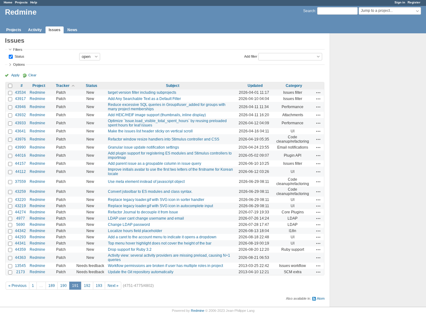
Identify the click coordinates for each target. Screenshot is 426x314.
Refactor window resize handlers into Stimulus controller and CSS (163, 139)
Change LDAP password (129, 224)
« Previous (17, 285)
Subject (172, 85)
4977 (20, 218)
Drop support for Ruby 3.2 (130, 249)
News (72, 30)
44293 (20, 237)
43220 (20, 199)
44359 (20, 249)
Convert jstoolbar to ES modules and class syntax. (150, 191)
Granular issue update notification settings (143, 147)
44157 (20, 163)
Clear (32, 75)
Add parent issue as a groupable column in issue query (154, 163)
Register (414, 2)
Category (294, 85)
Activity (35, 30)
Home (8, 2)
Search (309, 11)
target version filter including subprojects (142, 92)
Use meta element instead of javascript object (146, 181)
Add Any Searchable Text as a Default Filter (144, 99)
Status (19, 56)
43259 (20, 191)
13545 (20, 266)
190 (63, 285)
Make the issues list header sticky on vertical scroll (150, 131)
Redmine (37, 92)
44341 (20, 243)
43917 (20, 99)
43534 (20, 92)
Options (19, 64)
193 (99, 285)
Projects (21, 2)
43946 (20, 107)
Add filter (250, 56)
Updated (255, 85)
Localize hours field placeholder (135, 231)
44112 (20, 171)
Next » (113, 285)
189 (51, 285)
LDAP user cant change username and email (146, 218)
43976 (20, 139)
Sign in (400, 2)
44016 (20, 155)
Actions (318, 92)
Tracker (63, 85)
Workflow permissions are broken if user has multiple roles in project (165, 266)
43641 (20, 131)
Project (38, 85)
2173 (20, 272)
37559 (20, 181)
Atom (321, 298)
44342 (20, 231)
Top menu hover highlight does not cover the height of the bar (159, 243)
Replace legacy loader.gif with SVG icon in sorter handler (156, 199)
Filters (17, 49)
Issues (55, 30)
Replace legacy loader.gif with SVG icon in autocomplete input (160, 206)
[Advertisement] (361, 131)
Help (33, 2)
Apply (15, 75)
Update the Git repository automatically (140, 272)
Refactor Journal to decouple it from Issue (143, 212)
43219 (20, 206)
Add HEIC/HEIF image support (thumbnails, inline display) (157, 115)
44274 (20, 212)
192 (87, 285)
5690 (20, 224)
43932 (20, 115)
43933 (20, 123)
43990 (20, 147)
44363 (20, 257)
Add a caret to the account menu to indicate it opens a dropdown (162, 237)
